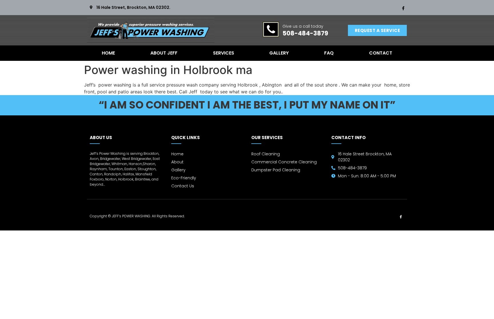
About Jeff (164, 53)
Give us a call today (302, 26)
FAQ (329, 53)
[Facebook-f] (403, 8)
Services (223, 53)
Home (108, 53)
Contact (380, 53)
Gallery (279, 53)
